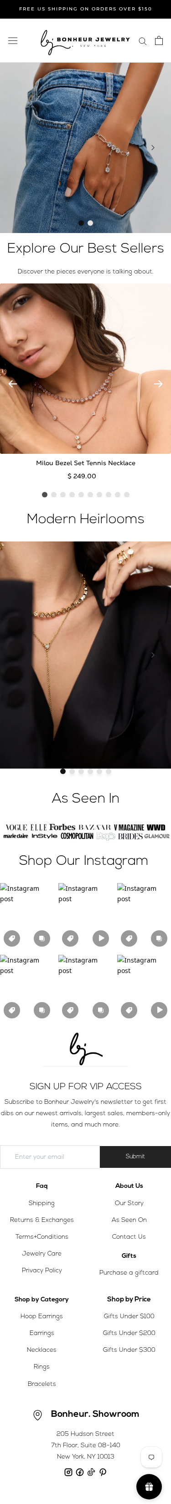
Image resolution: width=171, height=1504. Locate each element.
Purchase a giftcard (129, 1273)
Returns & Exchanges (42, 1220)
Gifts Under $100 (129, 1316)
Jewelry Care (42, 1254)
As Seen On (129, 1220)
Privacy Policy (42, 1270)
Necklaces (42, 1350)
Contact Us (129, 1237)
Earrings (42, 1333)
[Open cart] (159, 40)
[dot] (81, 223)
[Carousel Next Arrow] (153, 148)
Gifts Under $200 (129, 1333)
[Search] (143, 41)
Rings (42, 1367)
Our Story (129, 1203)
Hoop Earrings (42, 1316)
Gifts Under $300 (129, 1350)
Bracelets (42, 1384)
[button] (27, 916)
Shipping (42, 1203)
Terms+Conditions (42, 1237)
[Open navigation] (12, 40)
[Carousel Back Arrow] (12, 383)
